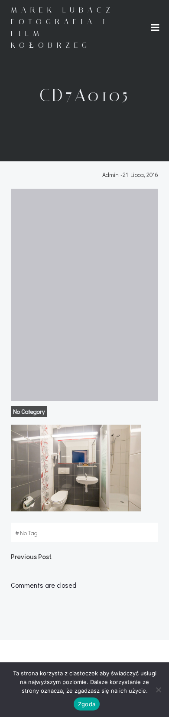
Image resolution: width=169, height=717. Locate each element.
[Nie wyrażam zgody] (158, 689)
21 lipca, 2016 (140, 174)
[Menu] (155, 27)
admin (110, 174)
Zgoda (86, 704)
